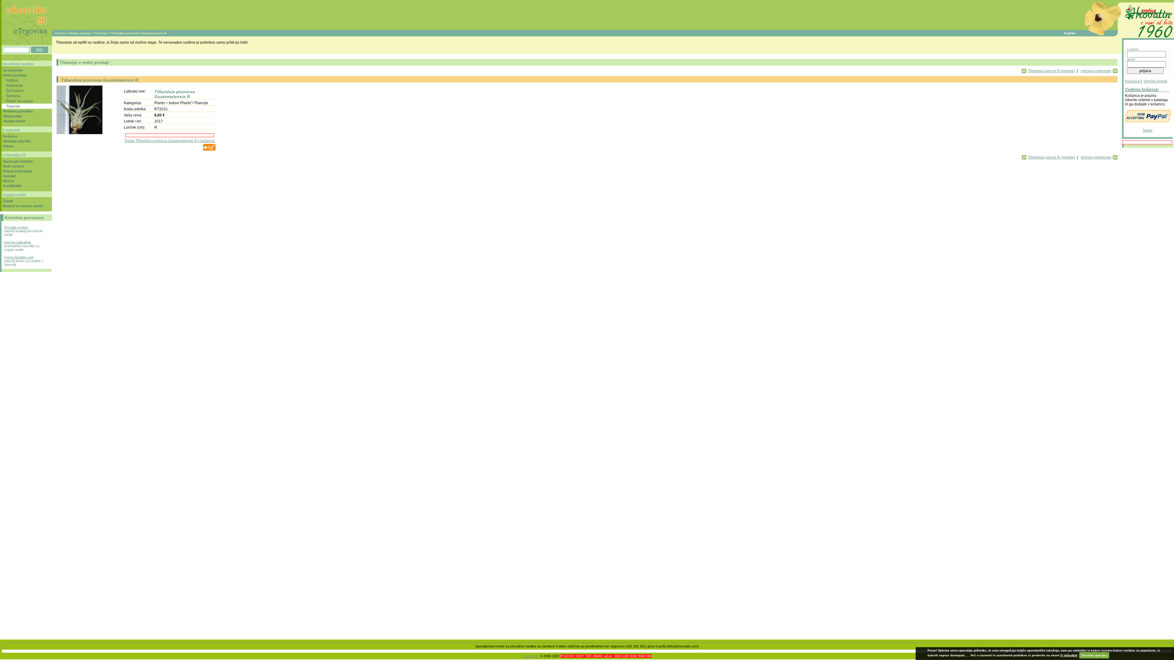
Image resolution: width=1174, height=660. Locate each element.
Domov (60, 33)
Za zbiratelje (13, 70)
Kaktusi (12, 80)
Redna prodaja (80, 33)
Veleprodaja (12, 116)
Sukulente (14, 85)
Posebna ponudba (18, 111)
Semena (13, 96)
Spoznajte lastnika (18, 161)
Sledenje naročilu (17, 141)
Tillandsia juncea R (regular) (1051, 71)
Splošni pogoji (1155, 81)
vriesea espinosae (1096, 71)
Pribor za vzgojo (19, 101)
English (1069, 33)
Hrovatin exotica (16, 227)
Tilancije (100, 33)
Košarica (1132, 81)
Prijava (8, 146)
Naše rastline (13, 166)
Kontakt (9, 176)
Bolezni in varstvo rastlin (23, 206)
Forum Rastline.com (19, 257)
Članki (8, 201)
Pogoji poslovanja (17, 171)
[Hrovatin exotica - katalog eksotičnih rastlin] (1148, 38)
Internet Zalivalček (17, 242)
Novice (8, 181)
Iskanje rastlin (14, 121)
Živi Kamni (15, 91)
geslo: (1131, 59)
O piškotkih (12, 186)
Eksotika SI (530, 656)
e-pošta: (1133, 49)
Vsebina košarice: (1142, 89)
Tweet (1147, 130)
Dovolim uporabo (1094, 655)
